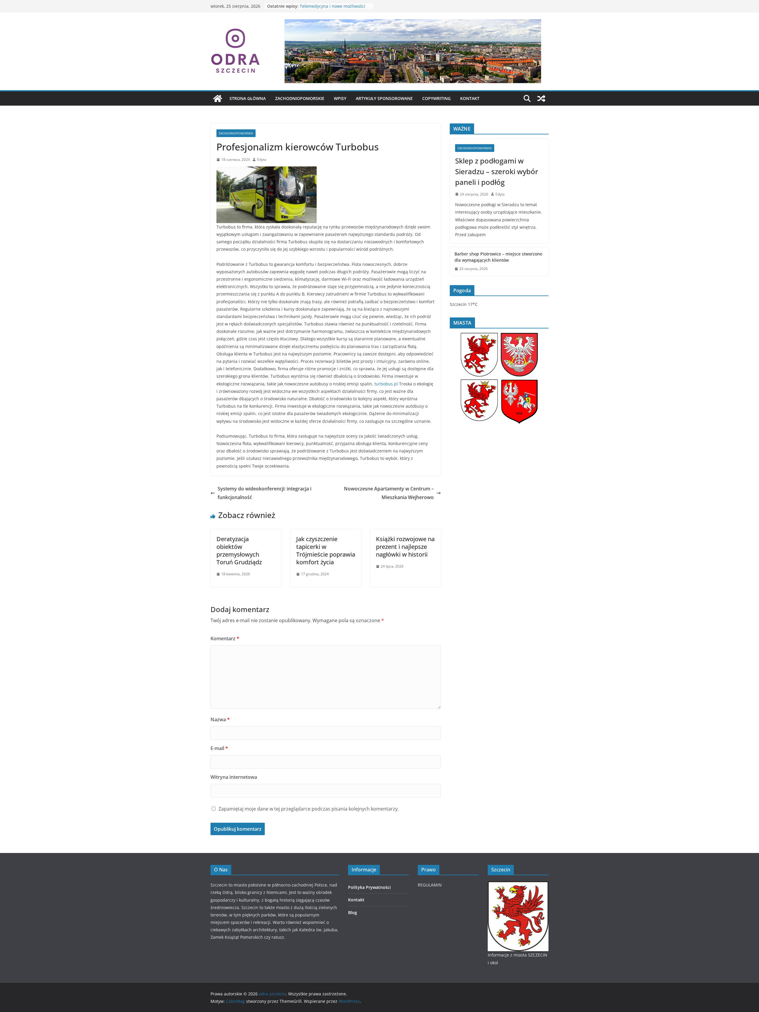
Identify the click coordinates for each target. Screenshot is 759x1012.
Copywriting (436, 98)
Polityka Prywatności (369, 887)
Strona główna (247, 98)
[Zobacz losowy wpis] (541, 98)
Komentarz (225, 638)
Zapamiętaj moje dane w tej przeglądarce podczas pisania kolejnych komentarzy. (309, 809)
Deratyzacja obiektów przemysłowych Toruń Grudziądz (239, 550)
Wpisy (340, 98)
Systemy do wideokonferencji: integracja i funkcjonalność (264, 493)
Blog (352, 912)
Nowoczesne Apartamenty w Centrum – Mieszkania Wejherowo (389, 493)
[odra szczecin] (218, 98)
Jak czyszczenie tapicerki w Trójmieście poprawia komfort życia (325, 550)
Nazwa (220, 719)
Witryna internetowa (234, 777)
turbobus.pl (386, 384)
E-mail (219, 748)
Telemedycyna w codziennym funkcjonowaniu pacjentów (329, 9)
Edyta (261, 159)
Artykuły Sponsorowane (384, 98)
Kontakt (469, 98)
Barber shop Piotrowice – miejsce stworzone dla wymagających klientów (498, 257)
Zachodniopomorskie (299, 98)
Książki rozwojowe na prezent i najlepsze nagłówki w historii (405, 546)
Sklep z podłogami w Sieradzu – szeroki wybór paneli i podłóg (496, 171)
